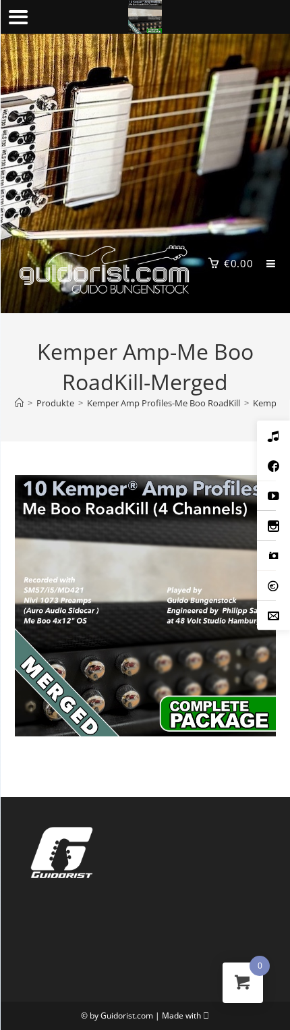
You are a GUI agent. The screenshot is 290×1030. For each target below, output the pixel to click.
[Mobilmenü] (266, 263)
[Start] (19, 403)
